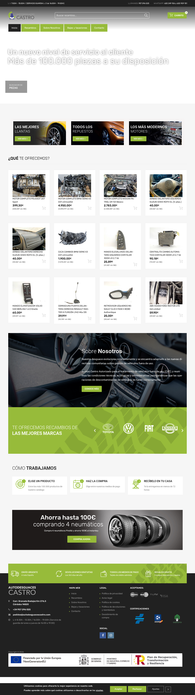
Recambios (30, 27)
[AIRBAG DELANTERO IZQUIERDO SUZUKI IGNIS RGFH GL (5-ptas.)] (166, 185)
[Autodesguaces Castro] (21, 15)
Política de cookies (111, 602)
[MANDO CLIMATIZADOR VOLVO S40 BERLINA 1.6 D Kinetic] (28, 293)
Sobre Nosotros (51, 27)
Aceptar (118, 689)
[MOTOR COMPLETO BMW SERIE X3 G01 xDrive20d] (74, 185)
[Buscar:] (102, 15)
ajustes (99, 690)
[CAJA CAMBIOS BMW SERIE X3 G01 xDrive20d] (74, 238)
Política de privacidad (112, 593)
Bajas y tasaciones (77, 27)
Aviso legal (107, 598)
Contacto (99, 27)
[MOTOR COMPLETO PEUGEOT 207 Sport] (28, 185)
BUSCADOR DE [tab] (15, 86)
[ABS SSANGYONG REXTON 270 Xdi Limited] (166, 293)
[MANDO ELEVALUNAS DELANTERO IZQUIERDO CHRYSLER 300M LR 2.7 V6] (120, 238)
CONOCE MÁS (92, 389)
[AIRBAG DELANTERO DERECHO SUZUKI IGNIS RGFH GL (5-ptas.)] (28, 238)
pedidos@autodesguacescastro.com (31, 615)
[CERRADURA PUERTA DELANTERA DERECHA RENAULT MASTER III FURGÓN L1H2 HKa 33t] (74, 293)
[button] (95, 430)
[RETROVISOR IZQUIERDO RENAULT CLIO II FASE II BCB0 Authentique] (120, 293)
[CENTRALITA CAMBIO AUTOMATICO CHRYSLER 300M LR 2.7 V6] (166, 238)
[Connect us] (103, 635)
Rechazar (137, 689)
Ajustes (155, 689)
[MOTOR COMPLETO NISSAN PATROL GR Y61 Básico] (120, 185)
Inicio (14, 27)
